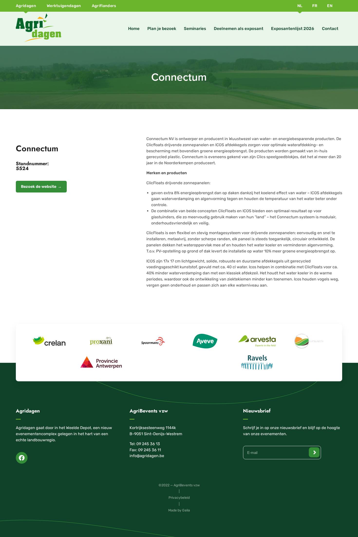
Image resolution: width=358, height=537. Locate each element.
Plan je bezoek (161, 28)
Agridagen (26, 5)
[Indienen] (314, 452)
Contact (330, 28)
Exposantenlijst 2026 (292, 28)
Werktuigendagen (64, 5)
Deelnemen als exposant (238, 28)
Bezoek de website (38, 186)
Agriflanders (104, 5)
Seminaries (195, 28)
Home (134, 28)
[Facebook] (22, 458)
